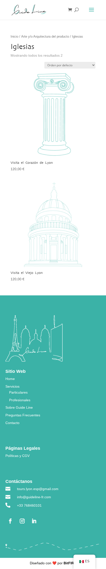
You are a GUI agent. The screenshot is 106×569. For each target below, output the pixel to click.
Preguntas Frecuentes (22, 415)
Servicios (12, 386)
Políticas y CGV (17, 456)
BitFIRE (70, 563)
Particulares (18, 392)
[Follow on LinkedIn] (34, 521)
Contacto (12, 423)
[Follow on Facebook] (10, 521)
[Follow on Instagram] (22, 521)
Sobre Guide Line (19, 407)
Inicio (14, 36)
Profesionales (19, 400)
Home (10, 379)
